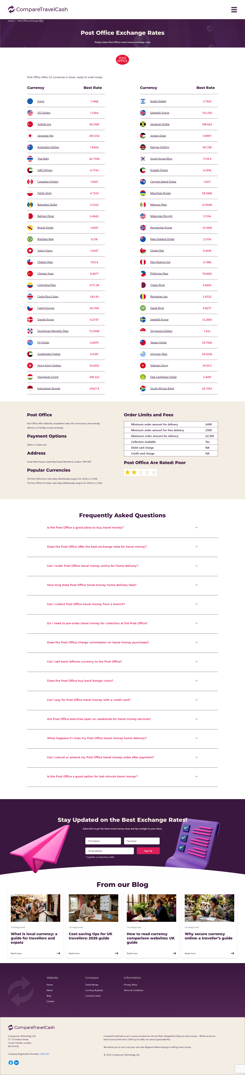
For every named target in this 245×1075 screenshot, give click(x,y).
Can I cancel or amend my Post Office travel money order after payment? (100, 757)
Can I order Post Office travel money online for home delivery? (93, 565)
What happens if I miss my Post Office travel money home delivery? (97, 738)
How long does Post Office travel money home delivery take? (92, 585)
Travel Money (91, 984)
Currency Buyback (94, 990)
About (50, 990)
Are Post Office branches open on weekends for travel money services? (99, 719)
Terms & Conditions (133, 990)
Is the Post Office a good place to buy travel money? (85, 527)
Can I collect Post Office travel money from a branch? (86, 604)
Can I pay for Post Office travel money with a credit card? (89, 700)
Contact (50, 1001)
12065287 (44, 1053)
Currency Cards (92, 995)
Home (11, 20)
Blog (49, 995)
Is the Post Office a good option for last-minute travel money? (92, 776)
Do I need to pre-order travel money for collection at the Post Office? (97, 623)
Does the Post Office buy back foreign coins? (80, 680)
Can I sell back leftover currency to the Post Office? (84, 661)
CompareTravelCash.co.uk (116, 1035)
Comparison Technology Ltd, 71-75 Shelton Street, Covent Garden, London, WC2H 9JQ (22, 1041)
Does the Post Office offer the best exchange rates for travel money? (97, 546)
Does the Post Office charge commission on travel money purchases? (98, 642)
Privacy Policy (130, 984)
